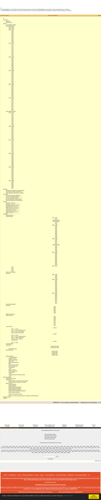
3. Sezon (55, 341)
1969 (12, 42)
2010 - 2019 (11, 97)
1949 (46, 450)
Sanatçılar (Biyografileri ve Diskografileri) (15, 190)
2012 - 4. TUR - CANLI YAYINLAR (17, 339)
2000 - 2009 (11, 84)
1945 (33, 450)
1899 (24, 447)
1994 (12, 76)
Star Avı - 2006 (12, 369)
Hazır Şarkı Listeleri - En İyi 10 (13, 205)
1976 (12, 51)
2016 (12, 106)
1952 (12, 116)
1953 (12, 117)
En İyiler (5, 201)
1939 (13, 450)
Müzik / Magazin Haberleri (28, 474)
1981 (12, 59)
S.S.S (94, 426)
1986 (12, 65)
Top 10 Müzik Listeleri (11, 24)
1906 (47, 447)
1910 (60, 447)
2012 (12, 101)
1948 (42, 450)
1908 (53, 447)
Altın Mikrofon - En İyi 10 (13, 206)
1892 (2, 447)
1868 (26, 446)
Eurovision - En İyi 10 (13, 210)
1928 (47, 448)
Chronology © (98, 460)
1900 (28, 447)
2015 (12, 105)
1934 (67, 448)
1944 (29, 450)
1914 (73, 447)
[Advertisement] (50, 413)
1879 (58, 446)
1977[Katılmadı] (56, 221)
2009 (12, 96)
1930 (54, 448)
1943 (26, 450)
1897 (18, 447)
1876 (49, 446)
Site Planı (8, 21)
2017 (12, 107)
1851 (16, 446)
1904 (41, 447)
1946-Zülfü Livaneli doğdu (50, 437)
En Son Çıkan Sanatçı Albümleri (14, 195)
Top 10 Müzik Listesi (49, 426)
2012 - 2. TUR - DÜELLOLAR (18, 336)
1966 (12, 38)
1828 (7, 446)
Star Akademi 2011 (13, 348)
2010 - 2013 (54, 265)
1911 (63, 447)
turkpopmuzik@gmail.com (50, 482)
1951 (12, 115)
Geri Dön (7, 426)
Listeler (4, 23)
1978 (12, 54)
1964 (12, 35)
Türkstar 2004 (55, 354)
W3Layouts (55, 492)
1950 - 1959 (11, 112)
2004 (12, 90)
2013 (12, 102)
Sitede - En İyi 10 (13, 212)
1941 (20, 450)
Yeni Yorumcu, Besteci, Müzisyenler (15, 191)
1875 (46, 446)
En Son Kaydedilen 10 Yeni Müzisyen (14, 200)
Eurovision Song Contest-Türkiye (10, 216)
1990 (12, 71)
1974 (12, 49)
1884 (75, 446)
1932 (60, 448)
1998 (12, 81)
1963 (12, 34)
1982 (12, 60)
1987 (12, 66)
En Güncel (5, 194)
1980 (12, 58)
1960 (12, 30)
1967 (12, 39)
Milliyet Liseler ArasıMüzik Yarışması (10, 314)
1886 (81, 446)
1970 (12, 44)
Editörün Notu (9, 22)
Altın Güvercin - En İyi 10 (13, 209)
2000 (12, 85)
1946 (36, 450)
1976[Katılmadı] (56, 220)
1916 (79, 447)
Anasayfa (5, 474)
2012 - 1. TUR (15, 335)
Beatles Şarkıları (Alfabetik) (15, 388)
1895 (11, 447)
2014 (12, 103)
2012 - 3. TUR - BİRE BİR (17, 337)
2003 (12, 89)
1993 (12, 75)
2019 (12, 110)
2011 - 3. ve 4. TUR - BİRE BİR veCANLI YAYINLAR (17, 332)
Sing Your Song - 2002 (14, 364)
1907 (50, 447)
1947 (39, 450)
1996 (12, 79)
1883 (71, 446)
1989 (12, 69)
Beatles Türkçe (11, 383)
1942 (23, 450)
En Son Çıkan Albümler (49, 474)
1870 (29, 446)
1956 (12, 121)
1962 (12, 33)
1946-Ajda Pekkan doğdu (50, 434)
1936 (4, 450)
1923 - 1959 (11, 28)
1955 (12, 119)
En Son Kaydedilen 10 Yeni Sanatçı (14, 199)
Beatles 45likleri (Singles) (14, 392)
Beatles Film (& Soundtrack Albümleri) (17, 390)
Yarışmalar (5, 213)
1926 (41, 448)
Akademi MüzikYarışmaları (9, 344)
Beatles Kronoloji (12, 385)
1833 (10, 446)
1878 (55, 446)
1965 (12, 37)
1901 (31, 447)
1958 (12, 123)
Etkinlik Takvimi (6, 396)
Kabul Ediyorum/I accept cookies (94, 497)
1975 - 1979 (54, 217)
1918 (86, 447)
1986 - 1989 (54, 274)
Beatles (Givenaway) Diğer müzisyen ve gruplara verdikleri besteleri (23, 395)
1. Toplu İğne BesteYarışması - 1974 (13, 358)
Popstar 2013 (55, 353)
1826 (4, 446)
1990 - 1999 (11, 70)
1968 (12, 40)
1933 (63, 448)
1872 (36, 446)
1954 (12, 118)
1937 (7, 450)
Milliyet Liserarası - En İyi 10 (12, 207)
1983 (12, 61)
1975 (12, 50)
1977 (12, 53)
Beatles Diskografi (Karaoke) (15, 389)
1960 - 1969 (11, 29)
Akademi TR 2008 (55, 347)
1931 (57, 448)
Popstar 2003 (55, 351)
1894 (8, 447)
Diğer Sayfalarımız (7, 377)
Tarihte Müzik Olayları (11, 378)
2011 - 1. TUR (15, 328)
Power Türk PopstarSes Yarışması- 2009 (13, 372)
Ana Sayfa (5, 19)
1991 (12, 72)
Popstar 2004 (55, 352)
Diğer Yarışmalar (10, 356)
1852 (20, 446)
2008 (12, 95)
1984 (12, 63)
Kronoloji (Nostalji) (10, 26)
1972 (12, 47)
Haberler (5, 398)
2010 (12, 98)
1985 (12, 64)
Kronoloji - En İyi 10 (13, 202)
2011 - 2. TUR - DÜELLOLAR (18, 330)
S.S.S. (89, 474)
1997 (12, 80)
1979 (12, 55)
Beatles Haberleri (12, 384)
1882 (68, 446)
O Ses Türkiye (10, 326)
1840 (13, 446)
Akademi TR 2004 (55, 346)
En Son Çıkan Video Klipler (14, 197)
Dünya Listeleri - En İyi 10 (13, 211)
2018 (12, 108)
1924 (34, 448)
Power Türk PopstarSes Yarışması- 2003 (13, 367)
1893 (5, 447)
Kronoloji (36, 474)
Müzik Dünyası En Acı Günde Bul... (82, 402)
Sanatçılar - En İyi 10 (12, 204)
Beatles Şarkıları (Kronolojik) (15, 387)
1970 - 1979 (11, 43)
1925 (37, 448)
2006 (12, 92)
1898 (21, 447)
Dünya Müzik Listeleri (11, 111)
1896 (15, 447)
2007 (12, 94)
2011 (12, 100)
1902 (34, 447)
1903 (37, 447)
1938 (10, 450)
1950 (12, 113)
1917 (82, 447)
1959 (12, 124)
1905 (44, 447)
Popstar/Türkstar (10, 349)
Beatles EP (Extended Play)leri (15, 394)
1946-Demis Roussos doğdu (50, 435)
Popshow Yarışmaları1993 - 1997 (13, 360)
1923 (31, 448)
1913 (70, 447)
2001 (12, 86)
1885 (78, 446)
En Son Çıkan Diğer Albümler (14, 196)
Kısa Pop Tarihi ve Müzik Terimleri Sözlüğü (18, 380)
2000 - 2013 (54, 293)
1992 (12, 74)
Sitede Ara (35, 426)
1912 (66, 447)
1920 (92, 447)
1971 (12, 45)
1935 (70, 448)
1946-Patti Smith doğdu (49, 438)
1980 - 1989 (11, 56)
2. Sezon (55, 333)
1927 (44, 448)
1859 (23, 446)
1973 (12, 48)
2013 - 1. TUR (15, 342)
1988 (12, 68)
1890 (94, 446)
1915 (76, 447)
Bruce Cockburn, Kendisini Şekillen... (63, 402)
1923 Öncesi (11, 27)
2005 (12, 91)
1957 (12, 122)
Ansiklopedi (10, 379)
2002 (12, 87)
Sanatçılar (5, 189)
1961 (12, 32)
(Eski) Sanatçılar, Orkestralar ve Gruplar (15, 192)
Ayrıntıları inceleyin (68, 495)
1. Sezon (55, 327)
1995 (12, 77)
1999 (12, 82)
